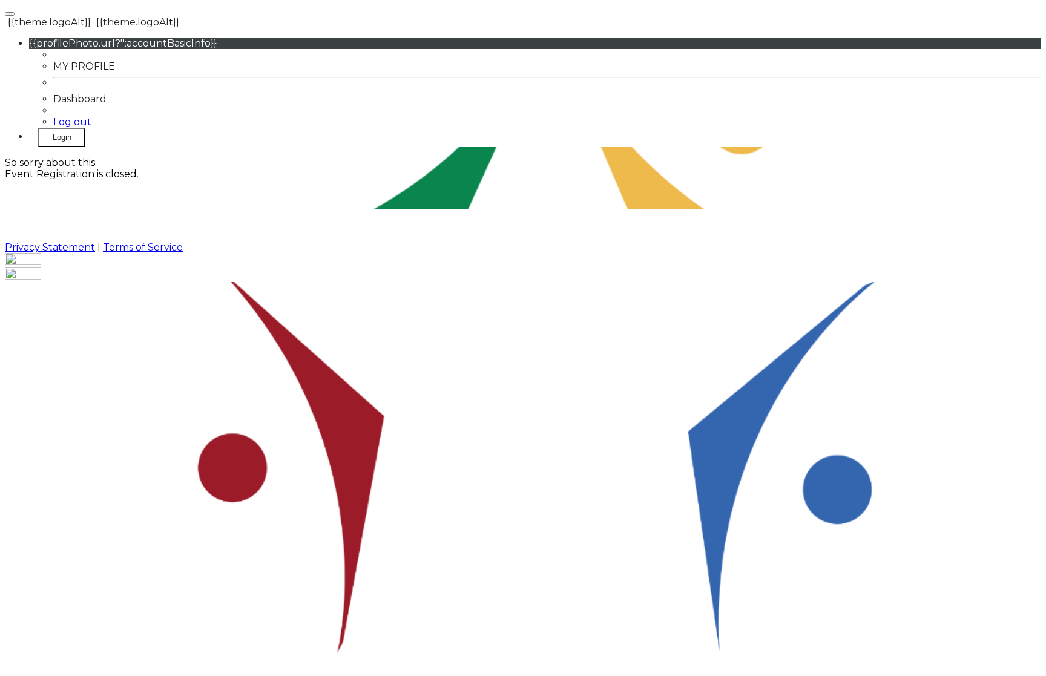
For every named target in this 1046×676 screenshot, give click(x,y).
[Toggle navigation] (10, 14)
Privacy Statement (50, 247)
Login (62, 137)
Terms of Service (143, 247)
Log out (72, 122)
